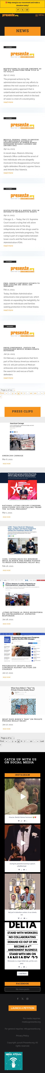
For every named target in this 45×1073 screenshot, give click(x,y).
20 (35, 393)
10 (31, 393)
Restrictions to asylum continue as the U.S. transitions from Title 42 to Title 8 (22, 70)
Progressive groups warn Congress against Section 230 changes (19, 667)
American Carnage (12, 456)
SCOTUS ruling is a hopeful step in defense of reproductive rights (21, 211)
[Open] (22, 797)
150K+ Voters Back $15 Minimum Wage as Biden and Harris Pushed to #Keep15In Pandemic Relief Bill (21, 560)
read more (8, 102)
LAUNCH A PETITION (22, 1008)
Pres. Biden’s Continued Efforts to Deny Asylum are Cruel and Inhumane (22, 284)
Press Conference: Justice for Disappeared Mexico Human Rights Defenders (21, 349)
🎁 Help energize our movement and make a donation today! (22, 4)
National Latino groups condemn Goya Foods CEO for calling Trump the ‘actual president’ (22, 507)
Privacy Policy (22, 1036)
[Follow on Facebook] (18, 10)
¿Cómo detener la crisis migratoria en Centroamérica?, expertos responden (22, 614)
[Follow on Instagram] (27, 10)
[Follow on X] (22, 10)
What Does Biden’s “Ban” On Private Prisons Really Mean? (22, 720)
